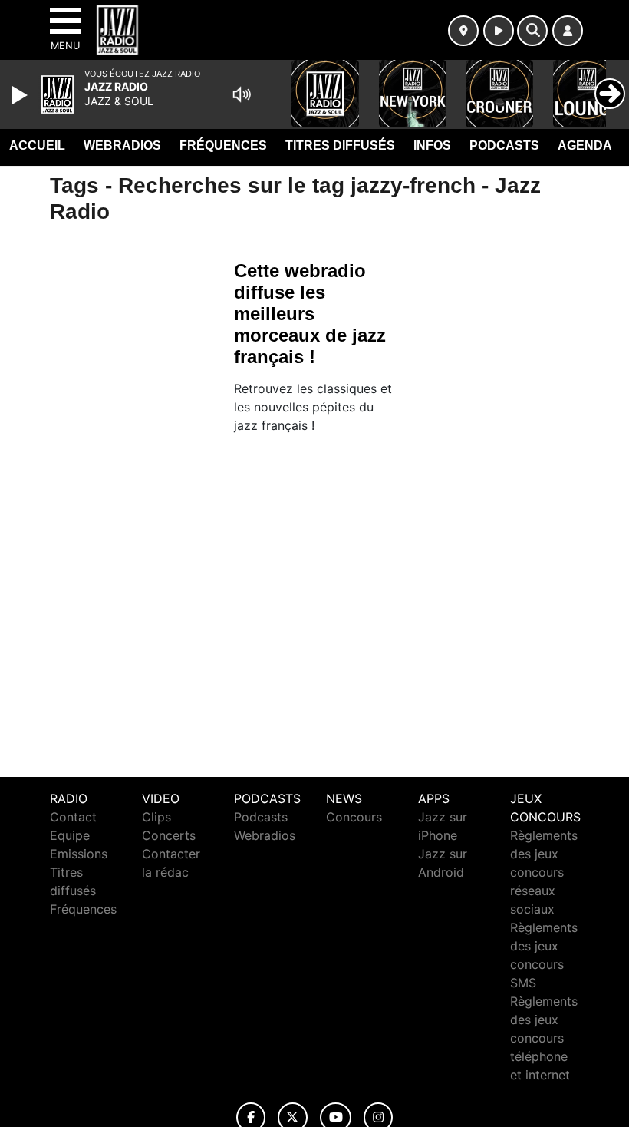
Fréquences (223, 145)
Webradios (122, 145)
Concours (354, 817)
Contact (73, 817)
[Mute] (241, 94)
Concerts (169, 835)
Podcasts (504, 145)
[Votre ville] (463, 30)
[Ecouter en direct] (498, 30)
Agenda (585, 145)
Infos (432, 145)
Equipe (70, 835)
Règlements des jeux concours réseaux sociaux (544, 872)
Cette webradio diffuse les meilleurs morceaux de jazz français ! (310, 313)
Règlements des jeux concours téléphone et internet (544, 1037)
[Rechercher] (532, 30)
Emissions (78, 853)
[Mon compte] (567, 30)
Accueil (37, 145)
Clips (156, 817)
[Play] (21, 95)
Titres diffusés (340, 145)
